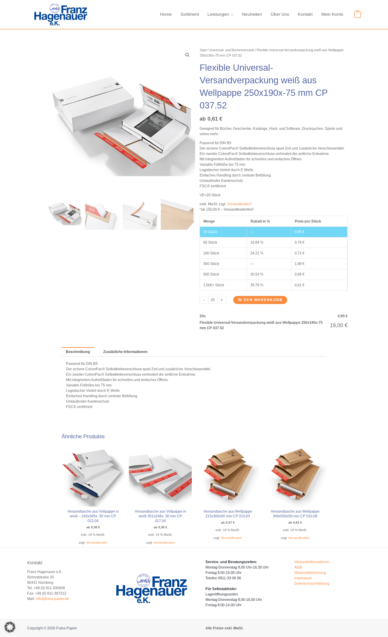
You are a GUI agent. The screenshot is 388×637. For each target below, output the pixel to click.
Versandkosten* (239, 204)
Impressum (303, 578)
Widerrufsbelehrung (310, 573)
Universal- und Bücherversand (231, 50)
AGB (298, 567)
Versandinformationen (311, 562)
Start (203, 50)
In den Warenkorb (260, 300)
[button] (231, 14)
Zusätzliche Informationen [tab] (125, 352)
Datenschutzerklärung (311, 583)
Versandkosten (96, 542)
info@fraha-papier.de (52, 599)
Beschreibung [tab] (78, 352)
